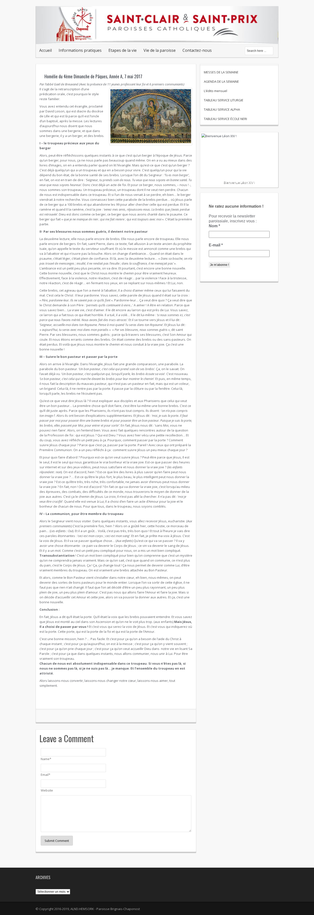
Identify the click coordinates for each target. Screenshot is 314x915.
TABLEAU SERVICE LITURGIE (223, 100)
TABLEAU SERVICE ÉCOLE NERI (225, 119)
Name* (46, 759)
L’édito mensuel (215, 91)
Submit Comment (57, 841)
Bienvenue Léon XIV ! (239, 182)
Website (47, 790)
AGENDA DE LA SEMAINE (221, 81)
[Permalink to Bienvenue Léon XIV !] (239, 151)
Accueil (45, 50)
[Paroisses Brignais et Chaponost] (157, 38)
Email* (45, 774)
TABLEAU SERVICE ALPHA (222, 109)
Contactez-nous (197, 50)
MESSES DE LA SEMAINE (221, 72)
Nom (214, 226)
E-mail (216, 245)
